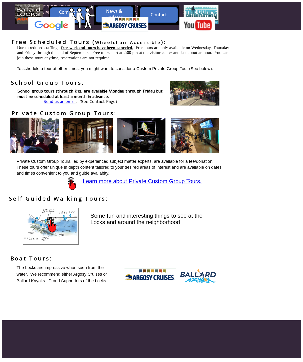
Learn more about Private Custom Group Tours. (142, 181)
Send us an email (60, 101)
